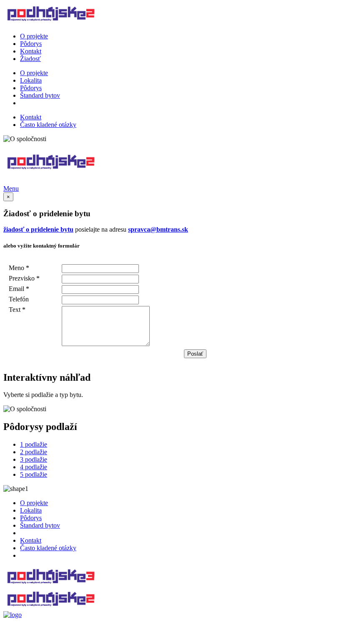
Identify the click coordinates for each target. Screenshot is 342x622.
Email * (19, 288)
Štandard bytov (40, 95)
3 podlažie (33, 459)
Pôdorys (31, 43)
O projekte (34, 36)
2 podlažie (33, 451)
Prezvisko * (24, 278)
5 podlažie (33, 474)
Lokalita (31, 80)
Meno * (19, 267)
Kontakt (30, 51)
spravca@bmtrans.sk (158, 229)
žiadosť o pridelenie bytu (38, 229)
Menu (11, 188)
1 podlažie (33, 444)
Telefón (19, 299)
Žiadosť (30, 58)
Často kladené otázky (48, 124)
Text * (17, 309)
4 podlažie (33, 466)
